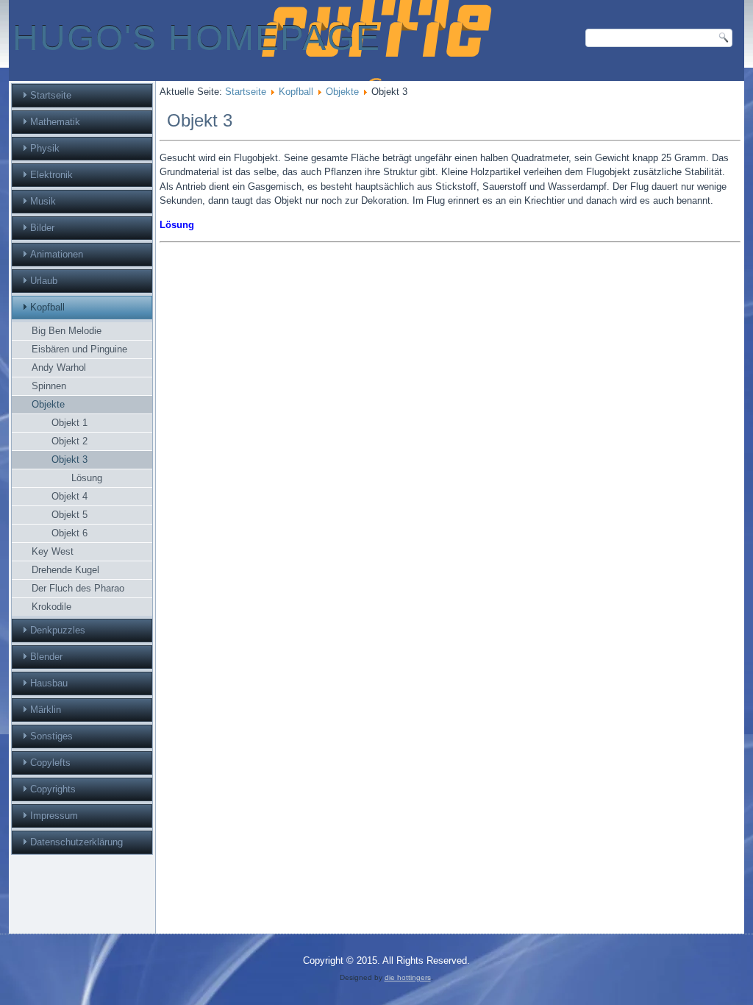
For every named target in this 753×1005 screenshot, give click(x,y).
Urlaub (43, 280)
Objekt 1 (69, 422)
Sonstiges (51, 736)
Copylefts (50, 762)
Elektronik (51, 174)
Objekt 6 (69, 533)
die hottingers (408, 977)
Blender (46, 656)
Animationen (56, 254)
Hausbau (49, 683)
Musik (43, 201)
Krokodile (51, 606)
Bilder (42, 227)
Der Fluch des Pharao (78, 588)
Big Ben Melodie (66, 330)
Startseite (50, 95)
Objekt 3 (69, 459)
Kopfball (47, 307)
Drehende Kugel (65, 569)
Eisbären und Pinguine (79, 349)
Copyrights (53, 789)
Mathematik (55, 121)
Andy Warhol (59, 367)
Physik (45, 148)
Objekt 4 (69, 496)
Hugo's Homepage (197, 37)
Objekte (48, 404)
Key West (53, 551)
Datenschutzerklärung (76, 842)
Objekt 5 (69, 514)
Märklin (45, 709)
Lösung (86, 477)
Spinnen (49, 385)
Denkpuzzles (57, 630)
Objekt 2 (69, 441)
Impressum (54, 815)
